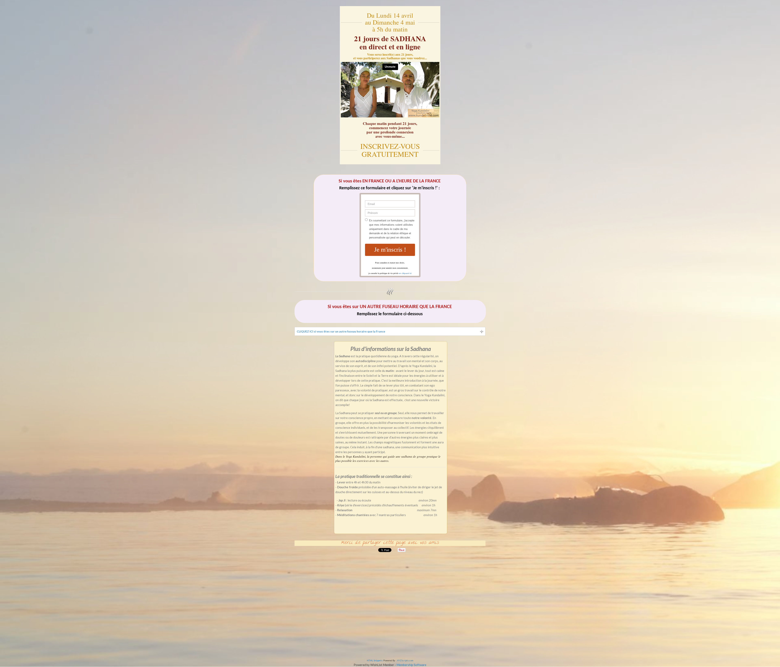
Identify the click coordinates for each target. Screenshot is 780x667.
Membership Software (411, 665)
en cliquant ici (405, 273)
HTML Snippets (375, 660)
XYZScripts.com (405, 660)
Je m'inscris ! (390, 249)
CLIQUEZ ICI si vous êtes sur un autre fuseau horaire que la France (341, 331)
